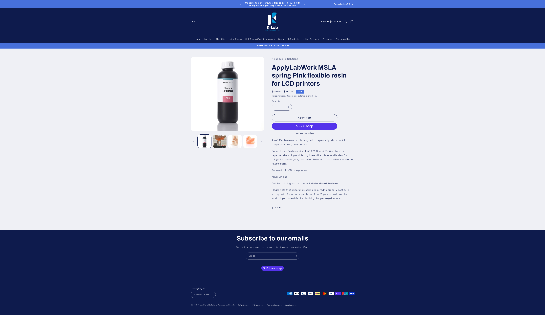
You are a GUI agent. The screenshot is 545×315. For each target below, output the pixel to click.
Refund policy (244, 305)
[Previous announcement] (240, 4)
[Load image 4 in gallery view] (250, 141)
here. (335, 183)
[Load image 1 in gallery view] (204, 141)
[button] (194, 21)
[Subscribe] (296, 256)
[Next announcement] (304, 4)
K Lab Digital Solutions (207, 305)
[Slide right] (261, 141)
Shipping (291, 96)
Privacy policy (258, 305)
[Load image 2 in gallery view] (220, 141)
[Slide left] (194, 141)
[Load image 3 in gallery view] (235, 141)
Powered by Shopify (226, 305)
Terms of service (274, 305)
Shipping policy (291, 305)
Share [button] (278, 208)
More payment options (304, 133)
